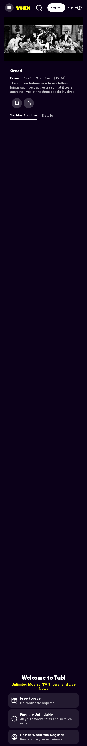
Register (56, 7)
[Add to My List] (17, 103)
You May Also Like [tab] (23, 115)
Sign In (72, 7)
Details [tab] (47, 115)
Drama (15, 78)
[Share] (29, 103)
